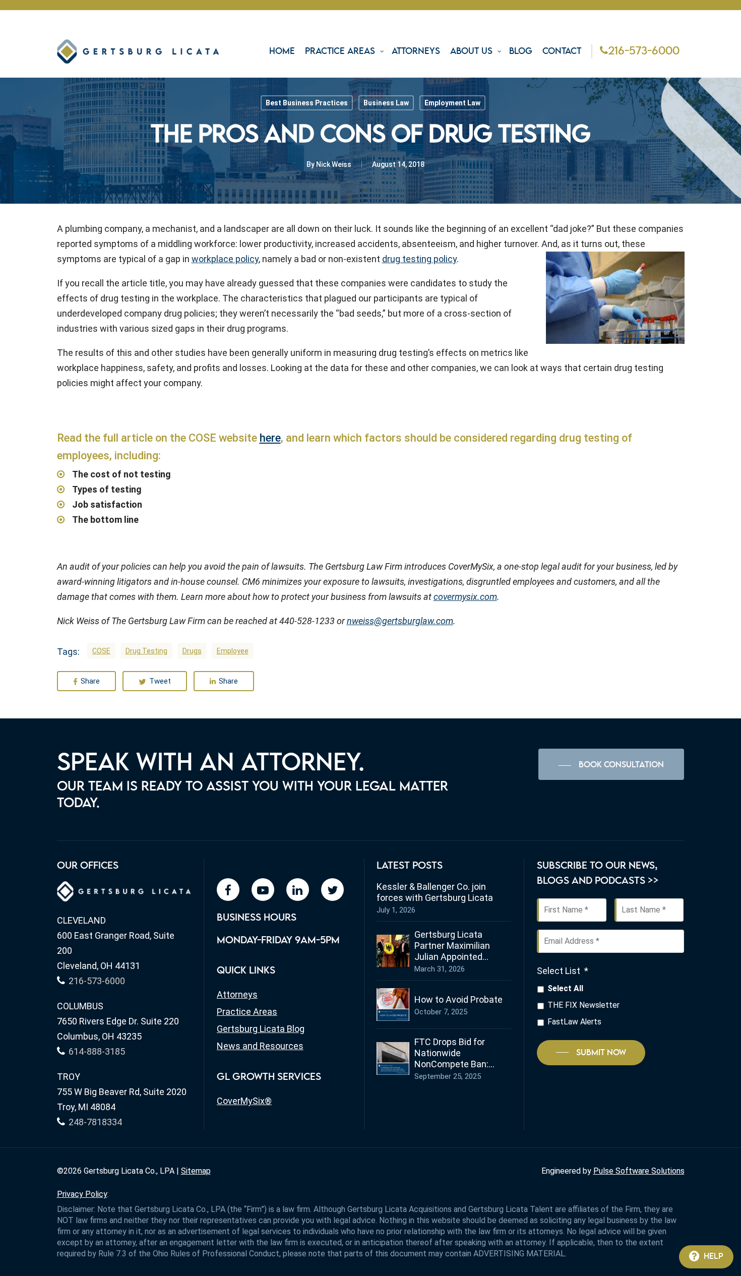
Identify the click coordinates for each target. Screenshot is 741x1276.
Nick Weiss (333, 164)
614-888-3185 (97, 1051)
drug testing (146, 651)
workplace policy (225, 259)
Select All (565, 988)
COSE (101, 651)
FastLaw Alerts (574, 1021)
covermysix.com (465, 596)
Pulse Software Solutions (639, 1171)
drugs (192, 651)
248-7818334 (95, 1122)
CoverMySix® (244, 1101)
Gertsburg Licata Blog (260, 1028)
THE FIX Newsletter (583, 1005)
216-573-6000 (644, 51)
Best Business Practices (307, 103)
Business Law (386, 103)
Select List (562, 970)
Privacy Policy (82, 1194)
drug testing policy (419, 259)
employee (233, 651)
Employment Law (452, 103)
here (270, 438)
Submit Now (601, 1053)
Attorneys (237, 994)
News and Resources (260, 1046)
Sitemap (196, 1171)
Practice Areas (247, 1011)
